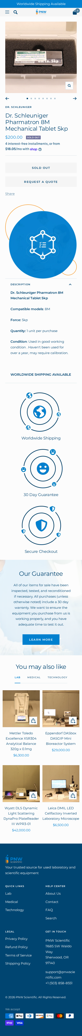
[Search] (15, 13)
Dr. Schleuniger (18, 107)
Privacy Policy (16, 939)
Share (10, 194)
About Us (53, 893)
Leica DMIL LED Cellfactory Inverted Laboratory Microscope (60, 813)
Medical (34, 677)
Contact (51, 902)
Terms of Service (18, 955)
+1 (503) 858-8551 (58, 983)
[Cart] (75, 13)
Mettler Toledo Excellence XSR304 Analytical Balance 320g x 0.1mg (21, 741)
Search (51, 918)
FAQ (49, 910)
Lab (17, 677)
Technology (57, 677)
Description (20, 284)
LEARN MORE (41, 639)
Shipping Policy (17, 963)
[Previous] (7, 98)
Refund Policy (16, 947)
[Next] (75, 98)
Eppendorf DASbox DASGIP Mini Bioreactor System (60, 738)
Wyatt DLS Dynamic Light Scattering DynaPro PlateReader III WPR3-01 (21, 816)
